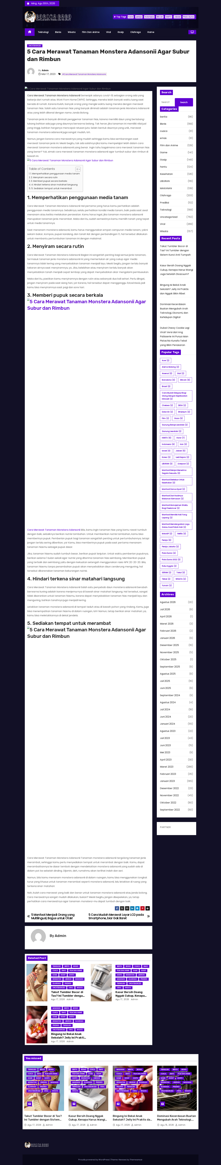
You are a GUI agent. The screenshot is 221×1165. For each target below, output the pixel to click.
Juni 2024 (165, 716)
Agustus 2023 (167, 731)
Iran (183, 444)
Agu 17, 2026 (58, 999)
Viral (108, 32)
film (165, 418)
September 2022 (170, 809)
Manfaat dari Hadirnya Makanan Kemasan (173, 497)
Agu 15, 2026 (167, 1124)
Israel (166, 450)
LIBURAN (68, 979)
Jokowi (177, 17)
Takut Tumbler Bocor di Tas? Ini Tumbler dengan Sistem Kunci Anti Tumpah (175, 250)
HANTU (169, 17)
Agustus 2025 (168, 673)
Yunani (167, 585)
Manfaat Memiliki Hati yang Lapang (174, 516)
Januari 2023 (167, 781)
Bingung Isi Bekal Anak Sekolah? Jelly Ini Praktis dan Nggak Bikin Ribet (68, 1037)
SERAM (166, 572)
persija (139, 17)
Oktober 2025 (168, 659)
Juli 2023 (165, 738)
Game (150, 32)
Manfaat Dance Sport (173, 489)
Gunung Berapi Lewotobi (175, 424)
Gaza (178, 418)
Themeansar (136, 1159)
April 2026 (166, 616)
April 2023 (166, 759)
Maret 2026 (166, 623)
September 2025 (170, 666)
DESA (182, 405)
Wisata (71, 32)
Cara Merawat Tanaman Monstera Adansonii (53, 530)
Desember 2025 (169, 645)
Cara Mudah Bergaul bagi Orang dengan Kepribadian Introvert (174, 396)
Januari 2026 (167, 638)
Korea (166, 457)
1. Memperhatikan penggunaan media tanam (55, 173)
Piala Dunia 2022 (171, 559)
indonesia (149, 17)
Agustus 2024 (168, 702)
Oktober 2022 (168, 802)
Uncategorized (35, 46)
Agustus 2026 (168, 602)
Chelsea (167, 405)
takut (180, 572)
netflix (181, 533)
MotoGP (167, 533)
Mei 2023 (165, 752)
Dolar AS (167, 412)
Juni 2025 (165, 688)
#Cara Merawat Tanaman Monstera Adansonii (84, 74)
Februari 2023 (168, 774)
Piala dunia (188, 17)
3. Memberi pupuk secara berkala (49, 181)
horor (130, 17)
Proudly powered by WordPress (94, 1159)
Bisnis (58, 32)
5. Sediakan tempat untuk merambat (51, 188)
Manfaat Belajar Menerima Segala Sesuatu (174, 471)
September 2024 (170, 695)
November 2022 (169, 795)
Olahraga (135, 32)
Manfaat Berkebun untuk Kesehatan (173, 481)
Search (184, 102)
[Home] (30, 32)
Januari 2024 (167, 724)
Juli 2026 (165, 609)
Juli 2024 (165, 709)
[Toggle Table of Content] (76, 169)
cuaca (55, 970)
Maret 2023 (166, 766)
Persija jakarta (170, 546)
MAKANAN (79, 979)
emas (64, 970)
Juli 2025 (165, 681)
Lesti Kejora (182, 457)
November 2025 (169, 652)
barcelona (168, 380)
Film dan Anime (91, 32)
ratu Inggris (169, 566)
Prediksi (68, 983)
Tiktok (166, 579)
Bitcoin (160, 17)
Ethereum (184, 412)
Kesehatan (57, 979)
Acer (165, 360)
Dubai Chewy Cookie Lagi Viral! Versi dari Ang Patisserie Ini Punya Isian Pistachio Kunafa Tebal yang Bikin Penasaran (174, 336)
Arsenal (167, 373)
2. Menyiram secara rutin (44, 177)
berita (66, 966)
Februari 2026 (168, 631)
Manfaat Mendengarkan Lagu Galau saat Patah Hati (176, 525)
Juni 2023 (165, 745)
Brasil (166, 386)
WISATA (181, 579)
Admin (45, 70)
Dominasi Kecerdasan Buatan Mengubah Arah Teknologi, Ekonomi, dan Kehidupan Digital (176, 1121)
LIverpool (183, 463)
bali (180, 373)
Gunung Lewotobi (171, 431)
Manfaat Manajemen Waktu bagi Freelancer (175, 506)
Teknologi (43, 32)
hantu (71, 975)
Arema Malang (170, 367)
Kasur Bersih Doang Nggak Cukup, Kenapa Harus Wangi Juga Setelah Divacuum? (176, 270)
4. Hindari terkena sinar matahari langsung (54, 184)
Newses (122, 1159)
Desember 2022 (169, 788)
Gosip (121, 32)
